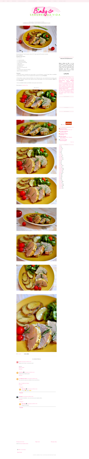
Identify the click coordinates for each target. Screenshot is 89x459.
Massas (73, 86)
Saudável (72, 89)
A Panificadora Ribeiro (64, 133)
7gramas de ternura (63, 128)
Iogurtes (60, 86)
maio (60, 151)
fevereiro (60, 148)
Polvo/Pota (60, 89)
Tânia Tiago (21, 372)
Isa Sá (20, 361)
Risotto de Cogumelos (63, 140)
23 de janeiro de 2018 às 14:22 (32, 378)
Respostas (21, 401)
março (60, 147)
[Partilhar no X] (26, 353)
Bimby (72, 80)
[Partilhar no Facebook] (27, 353)
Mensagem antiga (54, 441)
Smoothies (64, 90)
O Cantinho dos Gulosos (23, 378)
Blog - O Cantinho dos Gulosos (24, 383)
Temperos (63, 91)
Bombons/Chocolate (62, 82)
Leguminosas (64, 86)
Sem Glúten (61, 90)
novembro (60, 159)
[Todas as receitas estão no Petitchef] (69, 124)
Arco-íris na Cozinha (63, 139)
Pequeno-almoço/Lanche (63, 88)
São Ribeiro (21, 396)
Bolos (73, 81)
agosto (60, 173)
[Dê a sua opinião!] (25, 353)
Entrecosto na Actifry (63, 132)
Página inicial (37, 441)
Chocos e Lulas (69, 82)
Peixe (73, 87)
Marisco (70, 86)
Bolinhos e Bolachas (64, 81)
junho (60, 160)
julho (60, 174)
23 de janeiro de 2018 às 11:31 (26, 361)
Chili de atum (62, 134)
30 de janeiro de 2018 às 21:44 (32, 403)
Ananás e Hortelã (63, 136)
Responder (20, 375)
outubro (60, 186)
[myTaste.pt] (63, 124)
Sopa (71, 90)
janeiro (60, 149)
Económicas (66, 83)
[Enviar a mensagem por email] (24, 353)
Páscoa (71, 87)
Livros (67, 86)
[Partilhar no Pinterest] (28, 353)
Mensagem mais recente (20, 441)
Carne (66, 82)
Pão (65, 87)
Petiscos (73, 88)
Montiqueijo (60, 87)
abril (59, 152)
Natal (63, 87)
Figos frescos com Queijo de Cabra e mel (66, 129)
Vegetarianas (61, 93)
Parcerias (67, 87)
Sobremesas (68, 90)
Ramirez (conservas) (66, 89)
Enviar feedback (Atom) (24, 443)
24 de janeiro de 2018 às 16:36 (28, 396)
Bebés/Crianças (62, 80)
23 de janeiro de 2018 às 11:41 (30, 372)
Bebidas (67, 80)
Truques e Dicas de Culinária (69, 92)
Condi (73, 82)
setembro (60, 172)
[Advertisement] (36, 432)
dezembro (60, 157)
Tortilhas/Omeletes (67, 91)
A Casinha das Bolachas (64, 131)
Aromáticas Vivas (25, 85)
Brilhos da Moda (21, 367)
